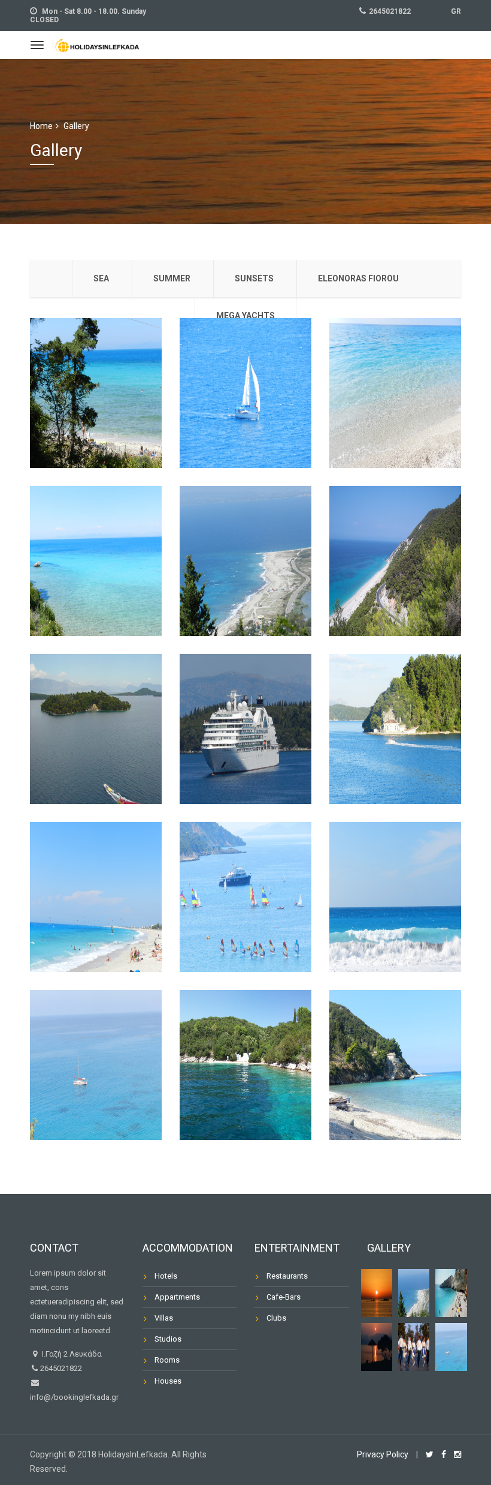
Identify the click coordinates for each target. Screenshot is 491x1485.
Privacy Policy (382, 1454)
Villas (163, 1317)
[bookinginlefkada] (97, 44)
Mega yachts (245, 315)
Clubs (276, 1317)
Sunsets (254, 278)
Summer (171, 278)
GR (456, 11)
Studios (167, 1338)
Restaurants (287, 1275)
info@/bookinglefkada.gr (74, 1397)
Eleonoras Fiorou (358, 278)
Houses (167, 1380)
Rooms (167, 1359)
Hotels (165, 1275)
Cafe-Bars (283, 1296)
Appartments (177, 1296)
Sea (101, 278)
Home (41, 126)
